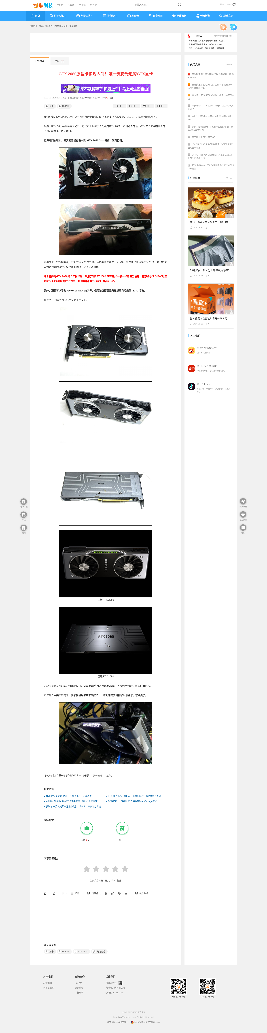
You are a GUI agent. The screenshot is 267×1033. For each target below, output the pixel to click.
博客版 (93, 5)
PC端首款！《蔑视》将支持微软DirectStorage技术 (132, 801)
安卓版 (71, 5)
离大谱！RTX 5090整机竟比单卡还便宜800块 (211, 97)
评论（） (60, 61)
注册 (229, 5)
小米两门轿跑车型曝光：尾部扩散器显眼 (205, 45)
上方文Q (83, 98)
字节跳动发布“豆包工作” (202, 137)
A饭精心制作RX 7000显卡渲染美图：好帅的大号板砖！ (72, 801)
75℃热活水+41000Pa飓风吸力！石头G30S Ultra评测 (211, 167)
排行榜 (111, 16)
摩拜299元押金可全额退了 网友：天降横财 (206, 48)
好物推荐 (158, 16)
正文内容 (39, 61)
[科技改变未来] (40, 4)
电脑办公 (58, 26)
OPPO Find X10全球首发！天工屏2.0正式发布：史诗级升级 (210, 156)
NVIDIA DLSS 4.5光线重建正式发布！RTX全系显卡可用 (210, 146)
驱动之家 (228, 16)
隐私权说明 (48, 987)
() (107, 98)
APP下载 (24, 507)
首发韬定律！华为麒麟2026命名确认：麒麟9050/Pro (211, 76)
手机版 (60, 5)
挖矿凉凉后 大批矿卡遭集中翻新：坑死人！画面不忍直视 (73, 806)
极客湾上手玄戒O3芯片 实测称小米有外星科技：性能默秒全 (210, 86)
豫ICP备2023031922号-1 (117, 1022)
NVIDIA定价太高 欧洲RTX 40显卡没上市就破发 (69, 796)
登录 (222, 5)
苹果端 (82, 5)
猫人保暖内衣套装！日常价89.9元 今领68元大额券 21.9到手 (210, 319)
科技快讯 (59, 16)
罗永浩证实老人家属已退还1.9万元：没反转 (207, 41)
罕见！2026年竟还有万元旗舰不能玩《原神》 (209, 118)
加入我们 (79, 982)
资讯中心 (48, 26)
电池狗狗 (205, 16)
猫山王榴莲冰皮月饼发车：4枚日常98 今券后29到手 (210, 223)
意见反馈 (79, 987)
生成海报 (143, 893)
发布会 (135, 16)
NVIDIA (64, 106)
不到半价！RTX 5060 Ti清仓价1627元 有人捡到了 (210, 107)
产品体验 (85, 16)
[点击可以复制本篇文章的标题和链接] (110, 98)
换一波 (229, 65)
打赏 (77, 893)
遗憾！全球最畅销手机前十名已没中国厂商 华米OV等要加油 (210, 128)
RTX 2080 (81, 951)
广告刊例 (79, 992)
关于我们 (47, 982)
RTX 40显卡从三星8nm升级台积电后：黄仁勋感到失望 (134, 796)
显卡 (66, 26)
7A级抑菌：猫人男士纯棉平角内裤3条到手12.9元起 (211, 271)
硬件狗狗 (181, 16)
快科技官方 (119, 987)
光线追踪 (99, 951)
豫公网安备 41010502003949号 (147, 1022)
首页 (37, 16)
